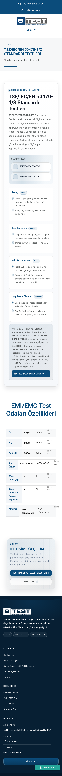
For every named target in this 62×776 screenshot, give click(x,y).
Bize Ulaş (31, 761)
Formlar (7, 677)
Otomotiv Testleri (11, 709)
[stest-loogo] (32, 17)
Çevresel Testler (10, 693)
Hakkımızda (8, 655)
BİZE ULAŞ (31, 581)
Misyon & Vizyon (11, 660)
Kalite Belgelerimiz (11, 671)
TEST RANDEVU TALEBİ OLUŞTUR (29, 374)
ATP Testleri (8, 704)
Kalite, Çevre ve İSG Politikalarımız (19, 666)
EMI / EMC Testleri (11, 698)
